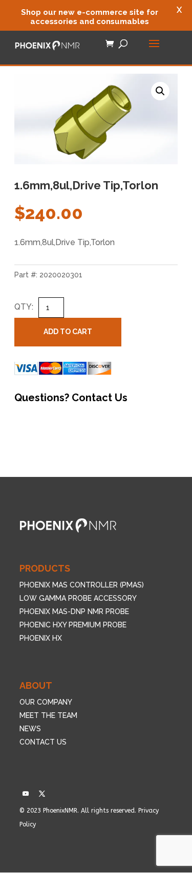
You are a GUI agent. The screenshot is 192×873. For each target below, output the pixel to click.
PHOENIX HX (40, 638)
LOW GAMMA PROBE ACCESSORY (78, 598)
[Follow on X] (42, 794)
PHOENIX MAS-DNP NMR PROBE (74, 611)
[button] (160, 91)
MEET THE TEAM (48, 715)
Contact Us (99, 397)
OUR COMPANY (45, 702)
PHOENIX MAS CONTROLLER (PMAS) (81, 585)
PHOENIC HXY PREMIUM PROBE (72, 625)
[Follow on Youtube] (25, 794)
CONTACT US (43, 742)
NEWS (30, 729)
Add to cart (68, 332)
